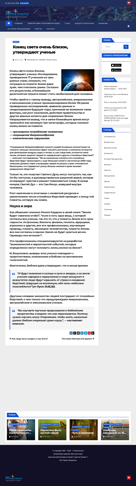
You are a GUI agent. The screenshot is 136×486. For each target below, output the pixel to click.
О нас (67, 23)
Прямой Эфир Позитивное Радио (43, 23)
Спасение (108, 209)
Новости (16, 41)
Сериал (107, 204)
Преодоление (109, 176)
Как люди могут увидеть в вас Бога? (30, 339)
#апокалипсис (32, 60)
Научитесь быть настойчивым (116, 94)
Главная (19, 23)
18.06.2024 (15, 436)
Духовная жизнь (110, 148)
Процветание (109, 187)
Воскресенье (109, 142)
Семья (106, 198)
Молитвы (103, 23)
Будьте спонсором (84, 23)
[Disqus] (52, 377)
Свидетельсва (109, 193)
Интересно (108, 153)
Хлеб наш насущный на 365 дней (114, 433)
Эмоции (107, 215)
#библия (42, 60)
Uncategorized (109, 136)
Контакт (51, 29)
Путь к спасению (110, 102)
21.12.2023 (109, 436)
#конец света (51, 60)
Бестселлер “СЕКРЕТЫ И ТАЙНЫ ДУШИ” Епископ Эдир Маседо (116, 118)
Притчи (38, 29)
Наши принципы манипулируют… (20, 431)
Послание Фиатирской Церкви (77, 339)
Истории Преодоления (19, 29)
